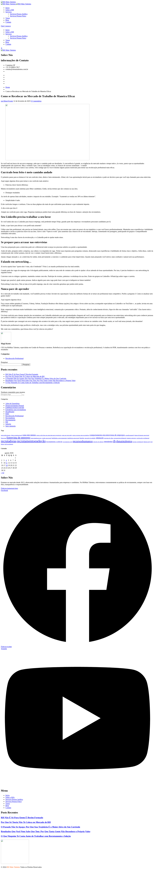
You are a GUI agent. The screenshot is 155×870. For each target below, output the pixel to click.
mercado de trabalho (90, 438)
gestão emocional (46, 438)
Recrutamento (10, 420)
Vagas (7, 18)
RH (6, 422)
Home (7, 87)
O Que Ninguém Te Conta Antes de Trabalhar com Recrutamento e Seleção (32, 383)
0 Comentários (36, 101)
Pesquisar (4, 362)
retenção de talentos (98, 441)
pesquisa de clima (108, 438)
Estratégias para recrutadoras (15, 410)
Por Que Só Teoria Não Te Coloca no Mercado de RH (24, 376)
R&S (7, 414)
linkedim (82, 438)
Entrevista (3, 438)
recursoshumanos (83, 441)
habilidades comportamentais (59, 438)
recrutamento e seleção (54, 442)
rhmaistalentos (124, 441)
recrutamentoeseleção (31, 441)
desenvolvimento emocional (141, 435)
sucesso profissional (138, 441)
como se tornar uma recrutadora (80, 435)
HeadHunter (9, 412)
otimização (100, 438)
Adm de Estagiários (12, 403)
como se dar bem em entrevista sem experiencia (48, 435)
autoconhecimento (6, 435)
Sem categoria (10, 426)
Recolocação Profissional (14, 358)
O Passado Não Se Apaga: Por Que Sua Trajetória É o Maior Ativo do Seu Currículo (35, 378)
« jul (2, 473)
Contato (8, 22)
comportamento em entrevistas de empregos (107, 435)
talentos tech (146, 441)
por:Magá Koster (7, 101)
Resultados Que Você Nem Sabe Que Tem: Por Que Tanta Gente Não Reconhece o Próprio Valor (40, 380)
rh (114, 441)
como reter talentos (29, 435)
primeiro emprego (131, 438)
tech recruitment (9, 444)
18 (7, 465)
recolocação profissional (143, 438)
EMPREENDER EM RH (14, 408)
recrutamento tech (67, 441)
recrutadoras (8, 441)
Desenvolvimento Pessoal (14, 406)
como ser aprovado (67, 435)
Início (7, 8)
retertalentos (108, 442)
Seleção (8, 424)
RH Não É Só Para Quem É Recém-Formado (21, 374)
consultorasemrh (129, 435)
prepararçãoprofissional (120, 438)
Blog (7, 20)
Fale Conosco (6, 26)
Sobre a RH (9, 10)
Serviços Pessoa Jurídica (18, 14)
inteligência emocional (73, 438)
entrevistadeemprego (36, 438)
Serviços (8, 12)
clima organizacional (16, 435)
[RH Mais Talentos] (8, 2)
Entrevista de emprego (18, 437)
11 (6, 463)
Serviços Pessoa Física (18, 16)
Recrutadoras (10, 418)
